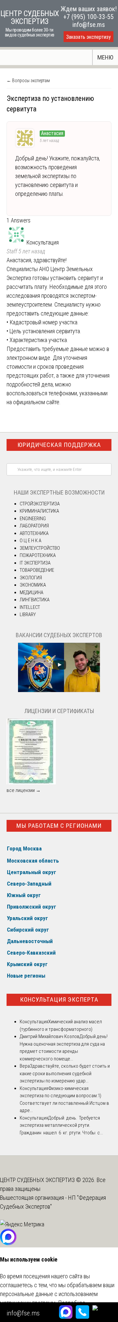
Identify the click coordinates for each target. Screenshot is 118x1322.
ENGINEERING (33, 519)
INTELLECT (30, 607)
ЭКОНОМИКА (33, 585)
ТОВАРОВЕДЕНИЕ (37, 570)
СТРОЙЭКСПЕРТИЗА (40, 504)
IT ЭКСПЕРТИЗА (35, 563)
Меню (105, 57)
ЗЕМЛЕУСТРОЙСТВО (40, 548)
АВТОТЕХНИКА (34, 533)
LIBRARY (28, 614)
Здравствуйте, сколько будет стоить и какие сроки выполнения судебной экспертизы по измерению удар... (65, 1073)
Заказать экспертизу (88, 37)
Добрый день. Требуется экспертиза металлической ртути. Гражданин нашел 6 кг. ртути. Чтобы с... (61, 1125)
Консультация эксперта (59, 999)
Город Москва (24, 848)
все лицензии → (24, 790)
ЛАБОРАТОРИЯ (34, 526)
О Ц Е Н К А (30, 541)
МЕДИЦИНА (31, 592)
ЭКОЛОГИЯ (31, 578)
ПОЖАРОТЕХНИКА (38, 555)
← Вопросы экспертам (28, 80)
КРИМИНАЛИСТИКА (39, 511)
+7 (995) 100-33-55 (88, 17)
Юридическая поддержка (59, 445)
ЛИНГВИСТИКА (34, 600)
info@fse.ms (88, 25)
